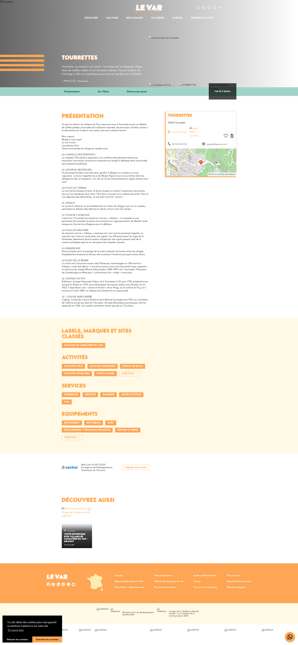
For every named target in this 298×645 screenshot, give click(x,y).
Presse (197, 581)
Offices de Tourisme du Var (168, 581)
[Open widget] (290, 637)
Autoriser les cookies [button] (47, 639)
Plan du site (233, 575)
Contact (118, 575)
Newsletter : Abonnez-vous (129, 587)
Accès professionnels (204, 575)
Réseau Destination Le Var (128, 581)
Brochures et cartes (165, 587)
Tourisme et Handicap (205, 587)
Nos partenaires (163, 575)
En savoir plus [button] (16, 630)
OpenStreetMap (217, 174)
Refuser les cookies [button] (17, 639)
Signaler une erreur (136, 467)
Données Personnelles (239, 581)
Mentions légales (236, 587)
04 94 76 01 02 (179, 144)
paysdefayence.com (217, 144)
